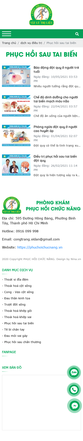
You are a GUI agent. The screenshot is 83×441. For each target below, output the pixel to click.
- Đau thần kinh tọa (16, 298)
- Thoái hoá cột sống (17, 285)
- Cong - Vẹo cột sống (18, 292)
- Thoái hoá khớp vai (16, 317)
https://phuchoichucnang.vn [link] (39, 247)
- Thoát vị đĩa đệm (15, 279)
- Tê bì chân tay (13, 329)
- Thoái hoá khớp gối (17, 310)
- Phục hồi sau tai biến (18, 323)
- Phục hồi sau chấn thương (21, 342)
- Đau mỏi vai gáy (14, 335)
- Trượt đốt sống (14, 304)
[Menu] (6, 33)
